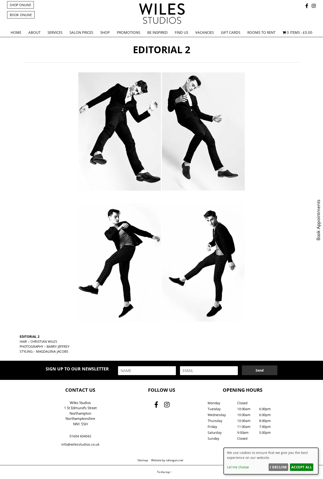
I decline (278, 467)
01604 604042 (80, 436)
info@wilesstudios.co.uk (80, 444)
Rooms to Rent (261, 32)
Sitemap (142, 460)
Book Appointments (318, 220)
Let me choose (238, 467)
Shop (105, 32)
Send (260, 370)
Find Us (181, 32)
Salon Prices (81, 32)
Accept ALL (301, 467)
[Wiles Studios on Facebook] (307, 6)
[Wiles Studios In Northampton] (161, 23)
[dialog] (271, 461)
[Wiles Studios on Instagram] (314, 6)
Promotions (128, 32)
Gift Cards (230, 32)
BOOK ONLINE (21, 15)
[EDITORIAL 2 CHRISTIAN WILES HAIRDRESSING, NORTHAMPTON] (119, 131)
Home (16, 32)
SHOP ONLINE (20, 5)
